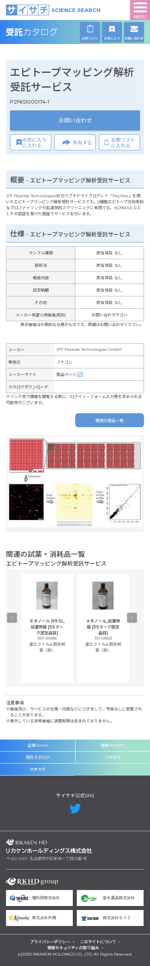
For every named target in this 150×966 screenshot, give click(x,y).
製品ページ (66, 374)
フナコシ (64, 362)
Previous (12, 618)
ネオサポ (38, 769)
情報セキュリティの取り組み (73, 947)
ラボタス (113, 757)
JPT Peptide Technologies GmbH (89, 349)
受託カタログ (49, 32)
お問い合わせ (75, 120)
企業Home (38, 745)
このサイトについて (98, 941)
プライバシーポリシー (50, 941)
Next (132, 618)
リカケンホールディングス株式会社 (49, 846)
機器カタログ (113, 745)
